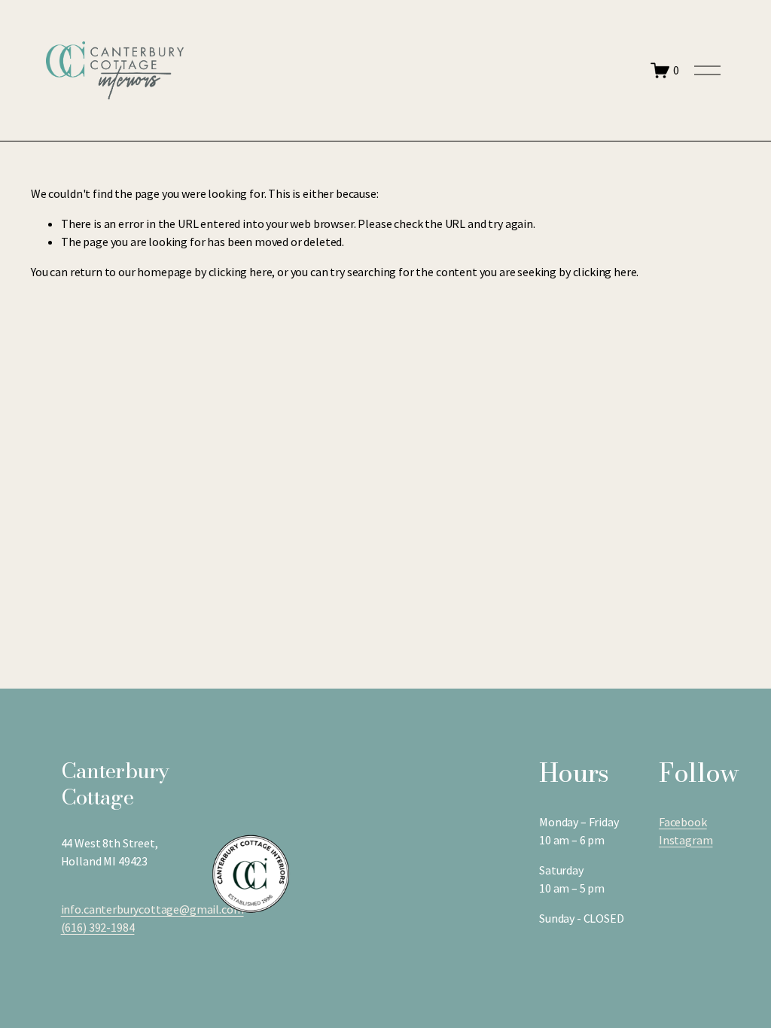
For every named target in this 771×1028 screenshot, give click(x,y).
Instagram (686, 839)
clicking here (241, 271)
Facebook (683, 821)
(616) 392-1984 (98, 927)
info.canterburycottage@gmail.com (152, 909)
